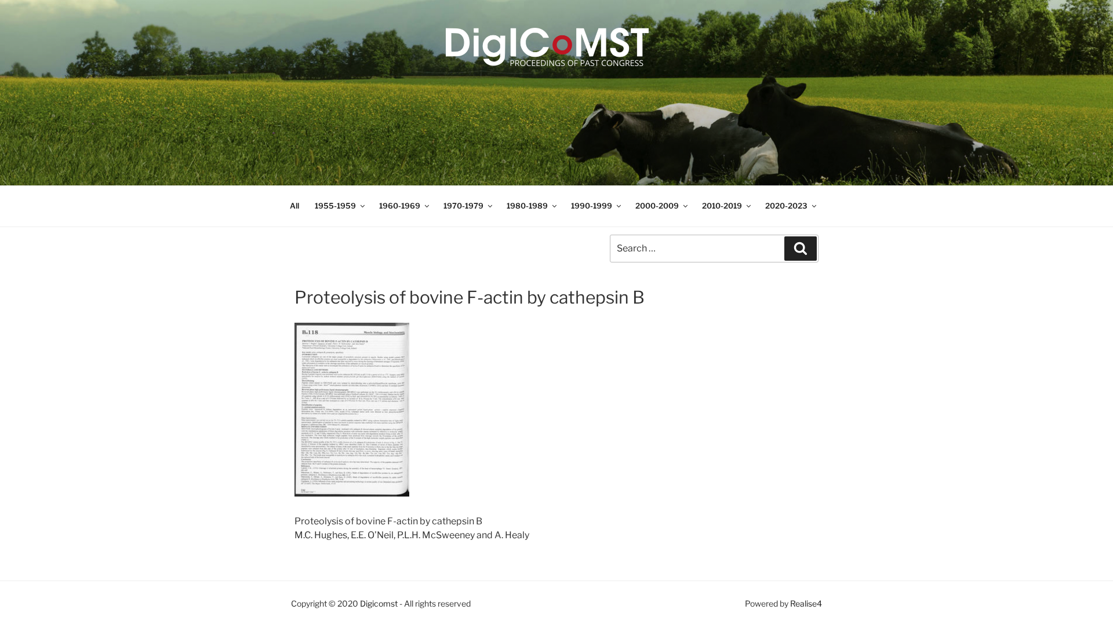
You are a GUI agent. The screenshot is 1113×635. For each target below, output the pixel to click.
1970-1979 (463, 205)
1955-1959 (335, 205)
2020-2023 (786, 205)
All (294, 205)
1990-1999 (591, 205)
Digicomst (379, 603)
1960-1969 (399, 205)
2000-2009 (657, 205)
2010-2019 (722, 205)
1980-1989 (527, 205)
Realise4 (806, 603)
